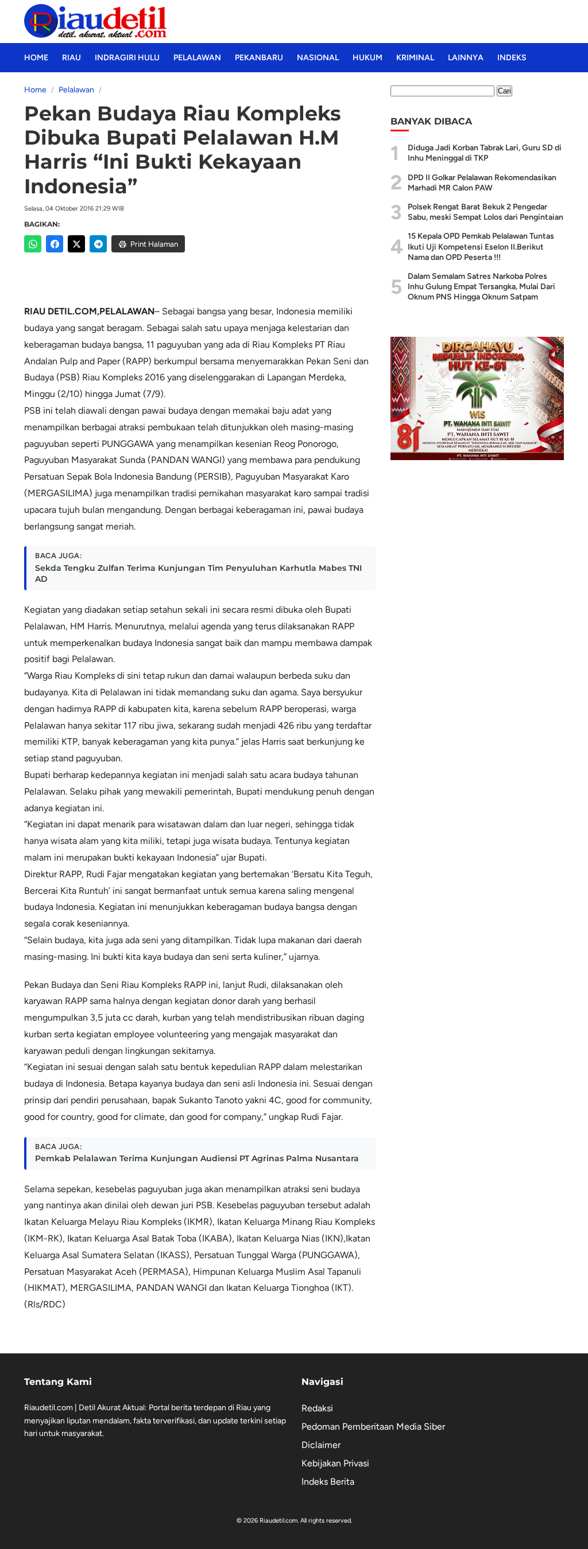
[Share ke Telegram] (98, 243)
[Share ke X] (76, 243)
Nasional (318, 58)
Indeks (512, 58)
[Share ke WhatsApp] (32, 243)
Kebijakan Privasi (335, 1463)
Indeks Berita (327, 1481)
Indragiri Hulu (127, 58)
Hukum (367, 58)
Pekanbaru (259, 58)
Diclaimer (321, 1444)
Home (36, 58)
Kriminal (415, 58)
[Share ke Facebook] (54, 243)
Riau (71, 58)
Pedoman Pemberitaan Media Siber (373, 1426)
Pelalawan (197, 58)
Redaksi (317, 1408)
